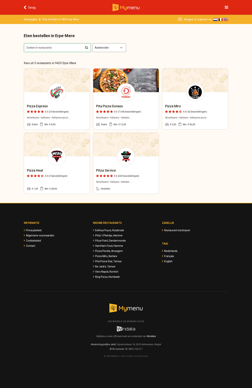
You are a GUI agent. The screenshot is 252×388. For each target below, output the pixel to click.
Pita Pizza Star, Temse (108, 261)
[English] (226, 19)
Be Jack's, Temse (105, 266)
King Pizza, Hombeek (107, 276)
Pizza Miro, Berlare (106, 256)
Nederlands (170, 250)
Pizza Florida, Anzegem (109, 250)
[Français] (220, 19)
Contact (30, 245)
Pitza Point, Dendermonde (110, 240)
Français (169, 256)
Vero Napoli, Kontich (106, 271)
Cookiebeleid (33, 240)
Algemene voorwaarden (40, 235)
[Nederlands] (215, 19)
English (168, 261)
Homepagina (30, 19)
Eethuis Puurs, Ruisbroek (109, 230)
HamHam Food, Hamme (109, 245)
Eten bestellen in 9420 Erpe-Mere (60, 19)
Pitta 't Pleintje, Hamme (108, 235)
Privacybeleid (34, 230)
